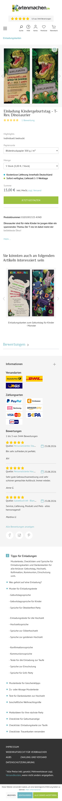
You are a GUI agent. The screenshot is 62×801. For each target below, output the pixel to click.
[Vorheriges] (2, 76)
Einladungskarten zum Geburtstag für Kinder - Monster (31, 324)
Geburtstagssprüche (20, 594)
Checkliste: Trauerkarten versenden (27, 731)
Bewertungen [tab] (14, 344)
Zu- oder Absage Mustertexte (24, 689)
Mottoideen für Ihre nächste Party (26, 712)
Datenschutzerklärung (20, 762)
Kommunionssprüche (21, 653)
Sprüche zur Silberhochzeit (24, 630)
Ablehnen (11, 795)
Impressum (12, 746)
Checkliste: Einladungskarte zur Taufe (28, 725)
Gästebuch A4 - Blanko (25, 500)
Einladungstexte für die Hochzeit (27, 617)
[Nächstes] (59, 76)
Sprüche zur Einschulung (23, 666)
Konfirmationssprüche (21, 647)
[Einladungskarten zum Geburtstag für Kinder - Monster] (31, 293)
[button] (7, 238)
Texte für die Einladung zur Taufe (27, 660)
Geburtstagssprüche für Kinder (26, 601)
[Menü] (5, 28)
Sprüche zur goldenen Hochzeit (26, 637)
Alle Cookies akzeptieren (45, 795)
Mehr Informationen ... (34, 789)
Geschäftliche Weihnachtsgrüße (25, 702)
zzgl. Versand (34, 190)
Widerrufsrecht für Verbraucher (26, 751)
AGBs (8, 757)
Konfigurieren (25, 795)
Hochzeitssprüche (19, 624)
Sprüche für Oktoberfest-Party (25, 607)
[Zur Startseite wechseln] (31, 8)
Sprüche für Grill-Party (21, 672)
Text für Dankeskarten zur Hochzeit (27, 695)
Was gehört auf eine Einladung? (25, 582)
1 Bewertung (28, 120)
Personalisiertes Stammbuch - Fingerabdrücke (37, 445)
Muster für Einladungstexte (23, 588)
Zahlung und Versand (33, 757)
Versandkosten (13, 775)
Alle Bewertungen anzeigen (20, 526)
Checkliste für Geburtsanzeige (24, 718)
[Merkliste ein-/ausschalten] (54, 49)
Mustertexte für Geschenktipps (24, 683)
